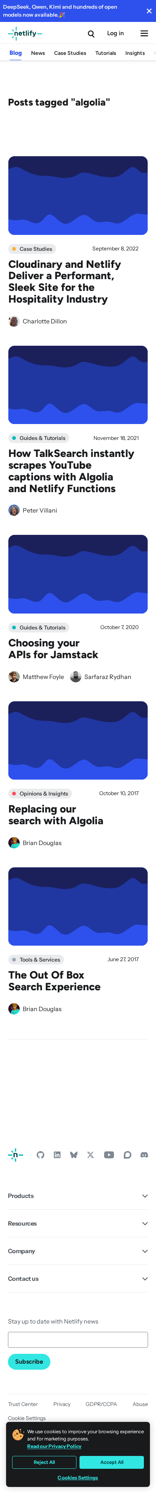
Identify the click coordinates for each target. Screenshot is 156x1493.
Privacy (61, 1404)
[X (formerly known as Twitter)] (90, 1156)
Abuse (140, 1404)
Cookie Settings (27, 1418)
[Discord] (144, 1156)
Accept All (111, 1462)
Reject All (44, 1462)
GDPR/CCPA (101, 1404)
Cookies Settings (78, 1478)
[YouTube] (109, 1156)
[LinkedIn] (57, 1156)
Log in (115, 33)
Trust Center (23, 1404)
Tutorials (105, 53)
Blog (15, 52)
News (38, 53)
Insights (135, 53)
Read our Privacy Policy (54, 1446)
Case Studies (70, 53)
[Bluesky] (74, 1156)
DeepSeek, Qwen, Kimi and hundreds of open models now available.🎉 (60, 10)
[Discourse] (127, 1156)
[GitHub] (40, 1156)
